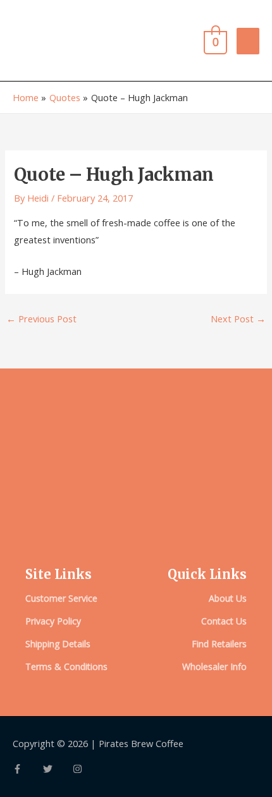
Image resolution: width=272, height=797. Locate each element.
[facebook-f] (28, 769)
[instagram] (79, 769)
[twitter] (58, 769)
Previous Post (41, 318)
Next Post (238, 318)
